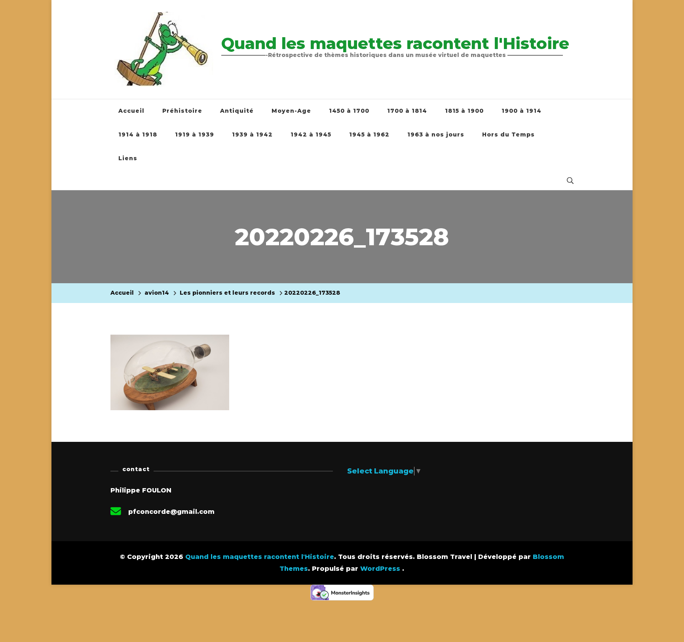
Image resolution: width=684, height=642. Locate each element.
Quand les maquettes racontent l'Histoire (395, 43)
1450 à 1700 (349, 110)
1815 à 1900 (464, 110)
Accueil (131, 110)
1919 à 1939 (194, 134)
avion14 (156, 292)
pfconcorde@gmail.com (171, 511)
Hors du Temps (508, 134)
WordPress (380, 568)
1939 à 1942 (252, 134)
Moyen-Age (291, 110)
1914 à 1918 (137, 134)
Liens (127, 158)
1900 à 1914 (522, 110)
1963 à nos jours (435, 134)
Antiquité (237, 110)
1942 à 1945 (311, 134)
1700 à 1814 (407, 110)
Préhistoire (182, 110)
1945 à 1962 (369, 134)
